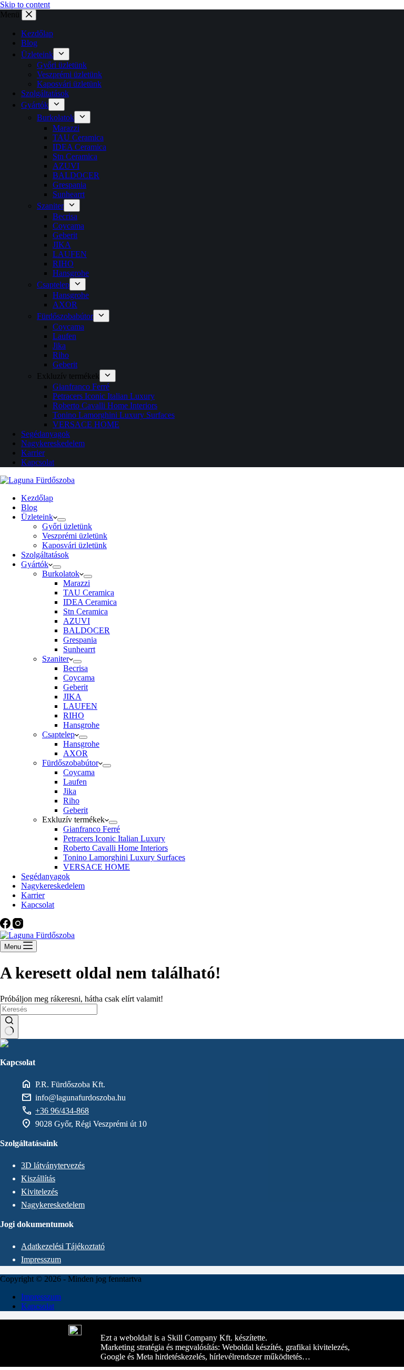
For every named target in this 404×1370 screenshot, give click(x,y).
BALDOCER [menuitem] (76, 175)
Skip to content (25, 4)
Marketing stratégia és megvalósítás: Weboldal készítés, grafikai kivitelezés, (225, 1347)
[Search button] (9, 1027)
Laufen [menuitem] (64, 336)
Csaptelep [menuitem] (53, 284)
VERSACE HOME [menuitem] (86, 424)
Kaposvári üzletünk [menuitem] (69, 83)
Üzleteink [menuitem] (37, 54)
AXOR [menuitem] (65, 304)
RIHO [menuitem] (63, 263)
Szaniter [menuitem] (50, 205)
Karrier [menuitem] (33, 452)
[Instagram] (18, 925)
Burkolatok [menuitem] (55, 117)
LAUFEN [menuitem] (70, 254)
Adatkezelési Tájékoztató (63, 1246)
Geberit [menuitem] (65, 235)
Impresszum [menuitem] (41, 1296)
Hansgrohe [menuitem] (71, 273)
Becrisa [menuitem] (65, 216)
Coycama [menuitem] (68, 225)
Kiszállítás (38, 1178)
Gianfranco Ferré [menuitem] (81, 386)
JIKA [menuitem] (62, 244)
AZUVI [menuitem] (66, 165)
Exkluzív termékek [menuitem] (68, 376)
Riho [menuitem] (61, 355)
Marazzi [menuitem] (66, 127)
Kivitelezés (39, 1191)
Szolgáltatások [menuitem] (45, 93)
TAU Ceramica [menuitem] (78, 137)
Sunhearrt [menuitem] (69, 194)
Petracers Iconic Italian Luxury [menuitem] (104, 396)
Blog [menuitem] (29, 42)
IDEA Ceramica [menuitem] (79, 146)
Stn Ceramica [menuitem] (75, 156)
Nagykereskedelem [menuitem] (53, 443)
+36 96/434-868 (62, 1110)
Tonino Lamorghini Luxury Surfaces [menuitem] (114, 414)
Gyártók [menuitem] (34, 104)
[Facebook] (6, 925)
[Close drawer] (29, 14)
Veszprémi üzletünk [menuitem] (69, 74)
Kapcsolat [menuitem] (37, 462)
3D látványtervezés (53, 1165)
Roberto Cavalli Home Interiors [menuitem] (105, 405)
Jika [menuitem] (59, 345)
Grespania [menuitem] (69, 184)
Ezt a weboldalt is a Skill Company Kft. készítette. (183, 1337)
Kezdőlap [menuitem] (37, 33)
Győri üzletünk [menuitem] (62, 64)
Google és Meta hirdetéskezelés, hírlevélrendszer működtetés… (205, 1356)
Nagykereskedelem (53, 1204)
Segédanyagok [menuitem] (45, 433)
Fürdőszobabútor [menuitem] (65, 316)
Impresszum (41, 1259)
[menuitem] (61, 54)
